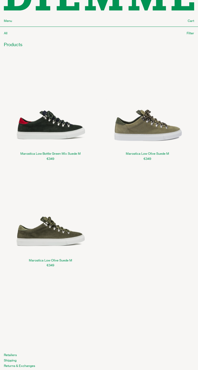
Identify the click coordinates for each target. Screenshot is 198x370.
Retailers (10, 355)
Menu (8, 21)
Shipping (10, 360)
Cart (191, 21)
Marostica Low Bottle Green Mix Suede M (50, 153)
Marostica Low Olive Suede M (147, 153)
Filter (190, 33)
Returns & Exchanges (19, 366)
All (5, 33)
